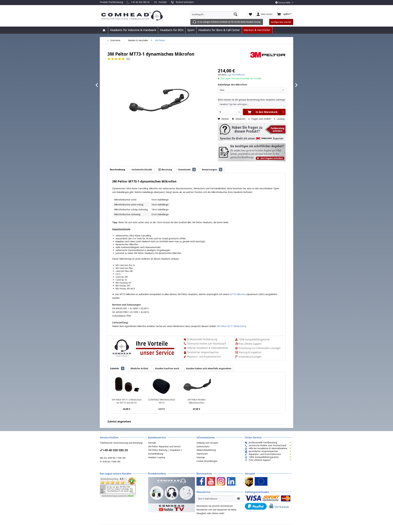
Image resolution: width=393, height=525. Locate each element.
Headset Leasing (156, 457)
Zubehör (116, 368)
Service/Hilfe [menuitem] (284, 2)
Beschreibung (117, 169)
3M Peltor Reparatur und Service (164, 446)
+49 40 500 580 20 (140, 2)
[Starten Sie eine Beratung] (252, 132)
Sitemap (200, 457)
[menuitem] (214, 14)
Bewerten (240, 118)
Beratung (166, 169)
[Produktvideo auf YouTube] (171, 494)
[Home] (104, 30)
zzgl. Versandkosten (236, 74)
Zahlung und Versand (207, 442)
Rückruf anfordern (185, 2)
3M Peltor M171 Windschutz (231, 326)
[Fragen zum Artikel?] (252, 152)
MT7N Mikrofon (238, 294)
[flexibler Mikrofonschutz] (196, 386)
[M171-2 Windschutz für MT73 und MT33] (127, 386)
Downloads (186, 169)
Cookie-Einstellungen (207, 461)
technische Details (141, 169)
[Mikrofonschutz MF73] (162, 386)
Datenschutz (203, 446)
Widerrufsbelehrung (206, 450)
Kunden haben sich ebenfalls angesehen (208, 368)
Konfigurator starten (281, 22)
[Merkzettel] (250, 14)
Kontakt (163, 2)
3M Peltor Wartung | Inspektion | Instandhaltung (165, 452)
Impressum (202, 453)
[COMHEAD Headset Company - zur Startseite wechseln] (137, 15)
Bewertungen (211, 169)
